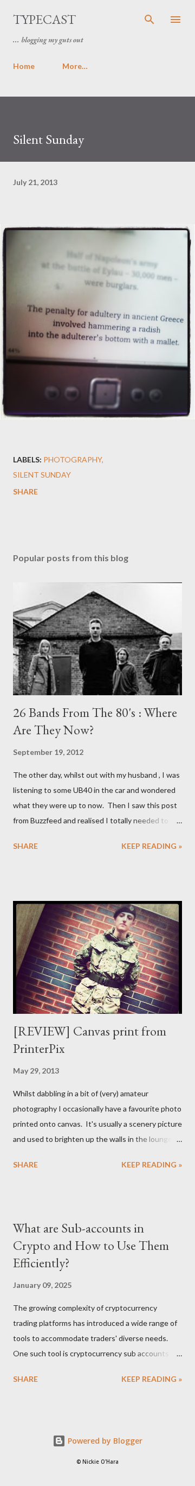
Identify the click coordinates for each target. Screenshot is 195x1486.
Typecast (44, 19)
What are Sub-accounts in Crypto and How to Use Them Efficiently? (91, 1245)
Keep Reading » (151, 845)
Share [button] (25, 491)
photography (72, 459)
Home (24, 66)
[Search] (149, 19)
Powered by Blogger (104, 1441)
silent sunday (42, 474)
